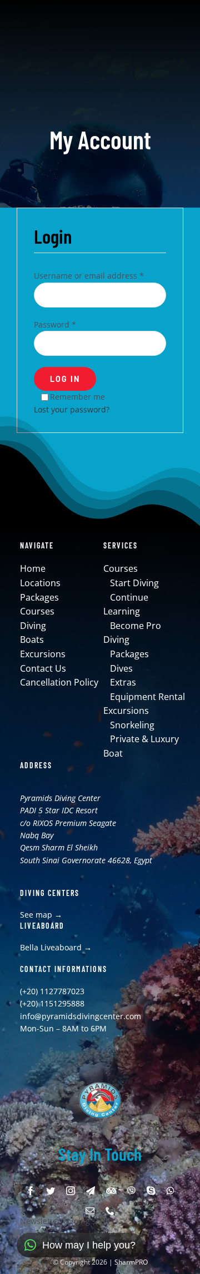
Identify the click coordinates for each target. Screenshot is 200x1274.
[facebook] (30, 1190)
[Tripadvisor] (111, 1190)
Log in (65, 379)
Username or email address (89, 275)
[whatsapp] (170, 1190)
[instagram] (70, 1190)
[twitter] (50, 1190)
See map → (41, 914)
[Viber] (131, 1190)
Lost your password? (71, 409)
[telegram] (90, 1190)
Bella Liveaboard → (56, 947)
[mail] (90, 1210)
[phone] (110, 1210)
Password (55, 324)
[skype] (151, 1190)
